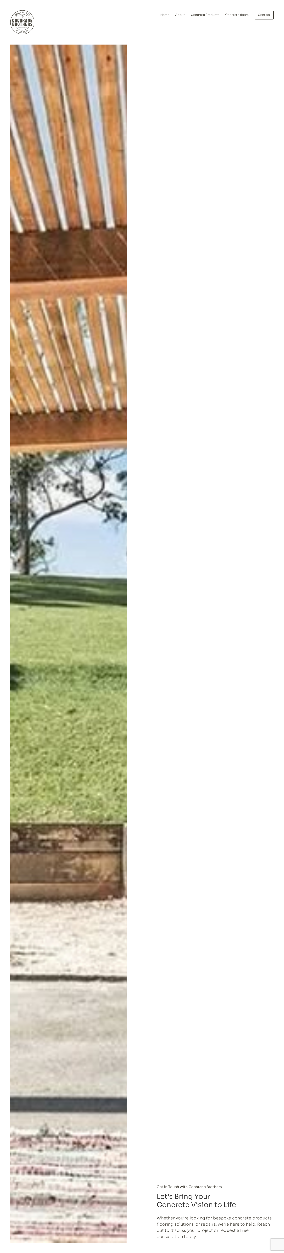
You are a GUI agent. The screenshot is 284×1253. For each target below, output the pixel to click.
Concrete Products (205, 15)
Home (164, 15)
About (180, 15)
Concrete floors (236, 15)
